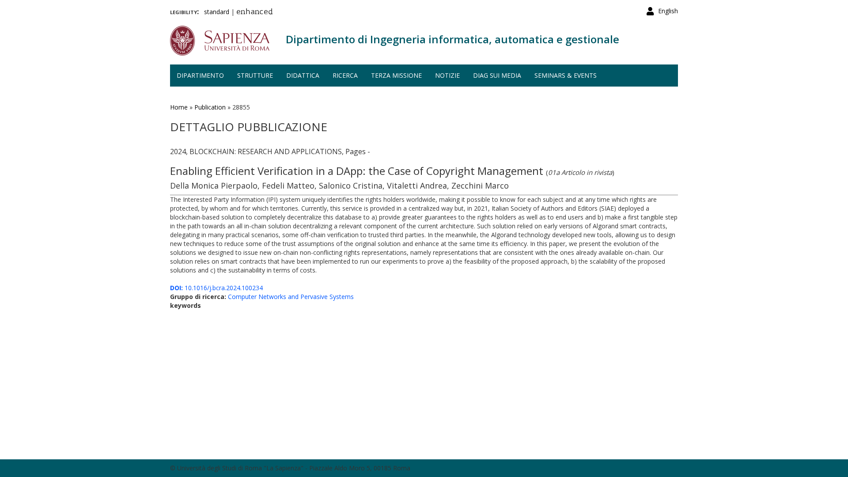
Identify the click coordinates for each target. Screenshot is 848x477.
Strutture (255, 75)
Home (179, 107)
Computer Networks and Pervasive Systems (291, 296)
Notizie (447, 75)
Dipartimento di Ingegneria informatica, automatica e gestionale (452, 39)
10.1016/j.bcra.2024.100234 (216, 288)
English (668, 11)
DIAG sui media (497, 75)
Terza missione (396, 75)
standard (216, 12)
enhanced (254, 12)
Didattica (302, 75)
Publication (210, 107)
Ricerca (345, 75)
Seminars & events (565, 75)
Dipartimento (200, 75)
